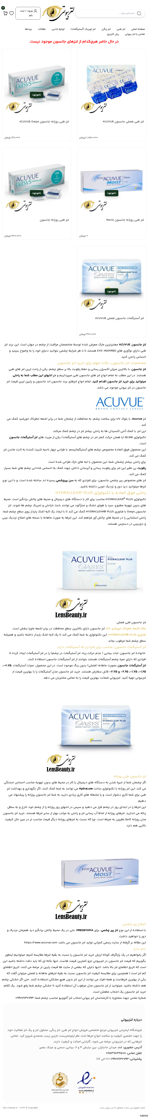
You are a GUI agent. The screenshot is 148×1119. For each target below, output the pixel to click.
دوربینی (138, 524)
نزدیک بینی (9, 517)
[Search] (139, 13)
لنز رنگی (106, 29)
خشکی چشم (10, 979)
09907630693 (119, 1059)
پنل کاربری (113, 34)
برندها (28, 29)
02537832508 (116, 1053)
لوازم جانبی (58, 29)
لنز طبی (121, 29)
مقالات (42, 29)
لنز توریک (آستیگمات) (83, 29)
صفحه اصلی (138, 29)
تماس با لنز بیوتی (135, 34)
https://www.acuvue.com (40, 942)
